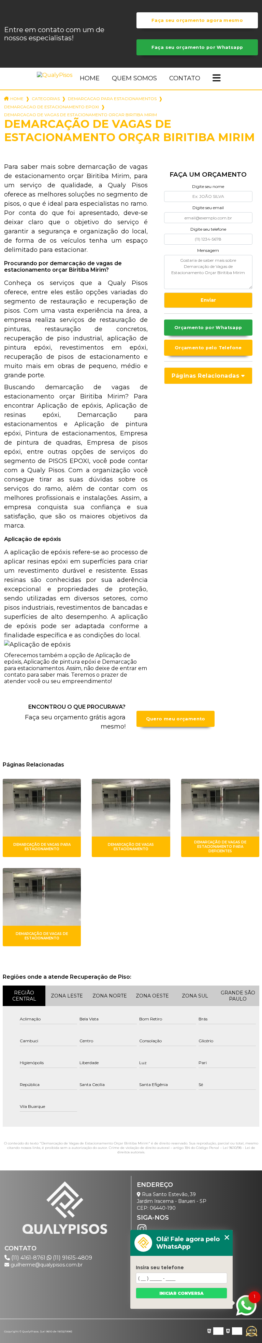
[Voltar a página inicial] (56, 75)
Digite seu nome (208, 186)
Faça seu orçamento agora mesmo (197, 20)
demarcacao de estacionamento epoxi (51, 106)
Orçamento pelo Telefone (208, 347)
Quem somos (134, 78)
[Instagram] (142, 1229)
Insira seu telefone (160, 1267)
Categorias (46, 98)
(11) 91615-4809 (72, 1257)
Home (90, 78)
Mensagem (208, 250)
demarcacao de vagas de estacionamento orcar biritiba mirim (80, 114)
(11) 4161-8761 (28, 1257)
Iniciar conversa (181, 1293)
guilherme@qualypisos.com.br (46, 1265)
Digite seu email (208, 207)
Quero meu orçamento (175, 718)
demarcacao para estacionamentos (112, 98)
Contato (184, 78)
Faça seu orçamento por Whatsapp (197, 47)
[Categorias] (216, 78)
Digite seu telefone (208, 229)
